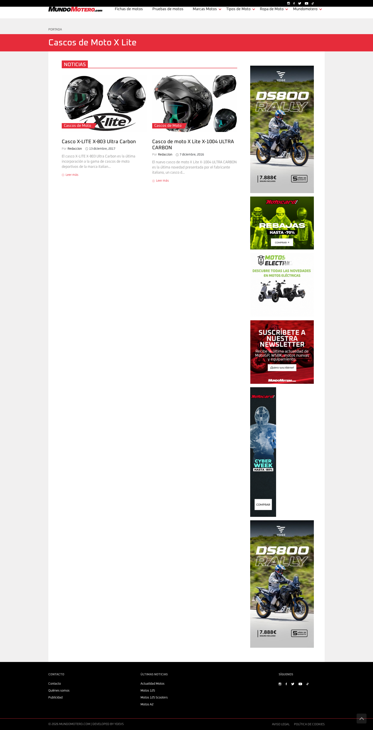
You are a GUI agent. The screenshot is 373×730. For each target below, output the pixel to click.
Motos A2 (147, 704)
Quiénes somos (59, 690)
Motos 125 (148, 690)
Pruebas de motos (167, 9)
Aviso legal (281, 724)
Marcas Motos (205, 9)
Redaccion (72, 148)
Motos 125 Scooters (154, 697)
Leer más (72, 174)
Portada (55, 29)
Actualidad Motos (152, 683)
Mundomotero (305, 9)
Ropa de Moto (272, 9)
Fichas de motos (129, 9)
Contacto (54, 683)
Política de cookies (309, 724)
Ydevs (119, 724)
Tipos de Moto (238, 9)
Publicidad (55, 697)
